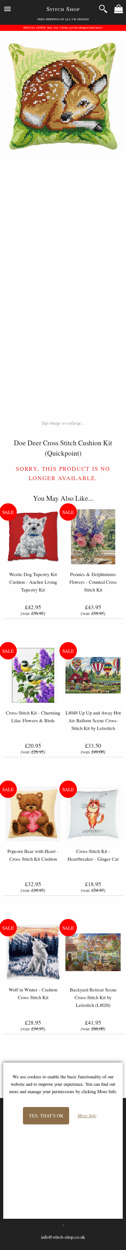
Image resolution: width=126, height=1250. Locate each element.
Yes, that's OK (46, 1116)
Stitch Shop (63, 9)
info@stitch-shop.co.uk (63, 1237)
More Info (87, 1116)
